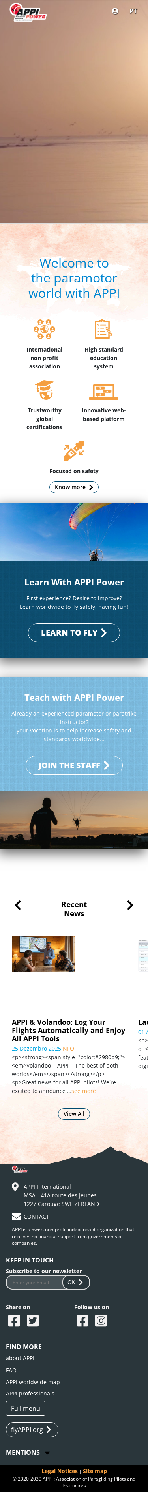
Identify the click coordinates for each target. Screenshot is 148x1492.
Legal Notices (59, 1471)
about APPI (20, 1358)
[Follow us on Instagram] (102, 1321)
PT (133, 11)
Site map (95, 1471)
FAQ (11, 1370)
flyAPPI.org (27, 1429)
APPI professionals (30, 1393)
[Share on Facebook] (15, 1321)
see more (46, 1065)
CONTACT (36, 1216)
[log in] (115, 11)
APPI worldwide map (33, 1382)
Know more (70, 487)
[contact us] (17, 1218)
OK (71, 1282)
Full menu (25, 1408)
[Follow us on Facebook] (83, 1321)
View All (74, 1113)
